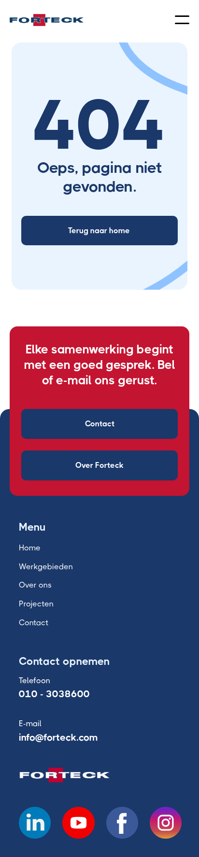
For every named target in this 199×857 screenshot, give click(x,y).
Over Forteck (99, 465)
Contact (99, 423)
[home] (47, 20)
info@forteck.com (58, 737)
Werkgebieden (46, 566)
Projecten (36, 603)
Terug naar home (99, 230)
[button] (182, 20)
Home (30, 547)
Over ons (35, 585)
